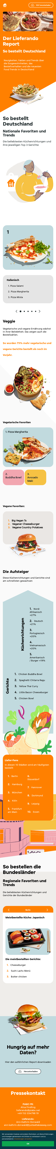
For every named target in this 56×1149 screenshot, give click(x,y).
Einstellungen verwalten (23, 1139)
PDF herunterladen (43, 5)
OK (28, 1144)
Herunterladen (31, 1071)
